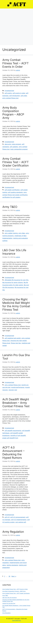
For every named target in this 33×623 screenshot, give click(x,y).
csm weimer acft (20, 522)
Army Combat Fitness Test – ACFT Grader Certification (15, 162)
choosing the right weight (18, 340)
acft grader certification (12, 190)
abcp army (8, 144)
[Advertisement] (16, 26)
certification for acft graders (11, 197)
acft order (24, 95)
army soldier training (11, 233)
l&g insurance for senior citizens (12, 282)
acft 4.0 (7, 517)
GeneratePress (16, 620)
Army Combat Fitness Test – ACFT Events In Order (15, 63)
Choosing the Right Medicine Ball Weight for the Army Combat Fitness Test (16, 304)
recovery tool (13, 390)
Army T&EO (9, 206)
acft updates (14, 147)
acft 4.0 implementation (18, 519)
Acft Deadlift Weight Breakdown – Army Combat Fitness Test (16, 403)
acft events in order (19, 93)
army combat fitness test (10, 98)
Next (13, 576)
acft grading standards (15, 192)
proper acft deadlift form (10, 438)
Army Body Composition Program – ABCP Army (13, 112)
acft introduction (14, 95)
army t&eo (22, 233)
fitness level (6, 343)
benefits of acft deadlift (18, 435)
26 (9, 576)
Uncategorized (9, 90)
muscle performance (17, 387)
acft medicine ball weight (13, 338)
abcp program (16, 144)
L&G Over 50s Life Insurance (14, 251)
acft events (8, 93)
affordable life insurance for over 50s (16, 280)
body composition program (19, 149)
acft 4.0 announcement (17, 517)
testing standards (12, 565)
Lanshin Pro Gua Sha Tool (8, 603)
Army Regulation (13, 531)
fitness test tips (16, 343)
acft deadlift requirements (13, 430)
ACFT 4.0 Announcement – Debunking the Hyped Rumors (13, 452)
